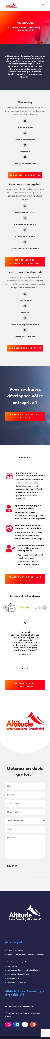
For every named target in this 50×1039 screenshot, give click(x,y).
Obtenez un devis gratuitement (25, 684)
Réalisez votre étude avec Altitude (25, 416)
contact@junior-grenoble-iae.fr (21, 1006)
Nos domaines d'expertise (17, 962)
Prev (5, 607)
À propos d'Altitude (15, 950)
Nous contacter (13, 978)
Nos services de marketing (18, 974)
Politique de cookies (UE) (17, 982)
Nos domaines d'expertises (25, 348)
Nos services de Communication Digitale (23, 970)
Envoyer (12, 866)
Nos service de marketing (25, 175)
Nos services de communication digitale (25, 261)
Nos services (12, 966)
